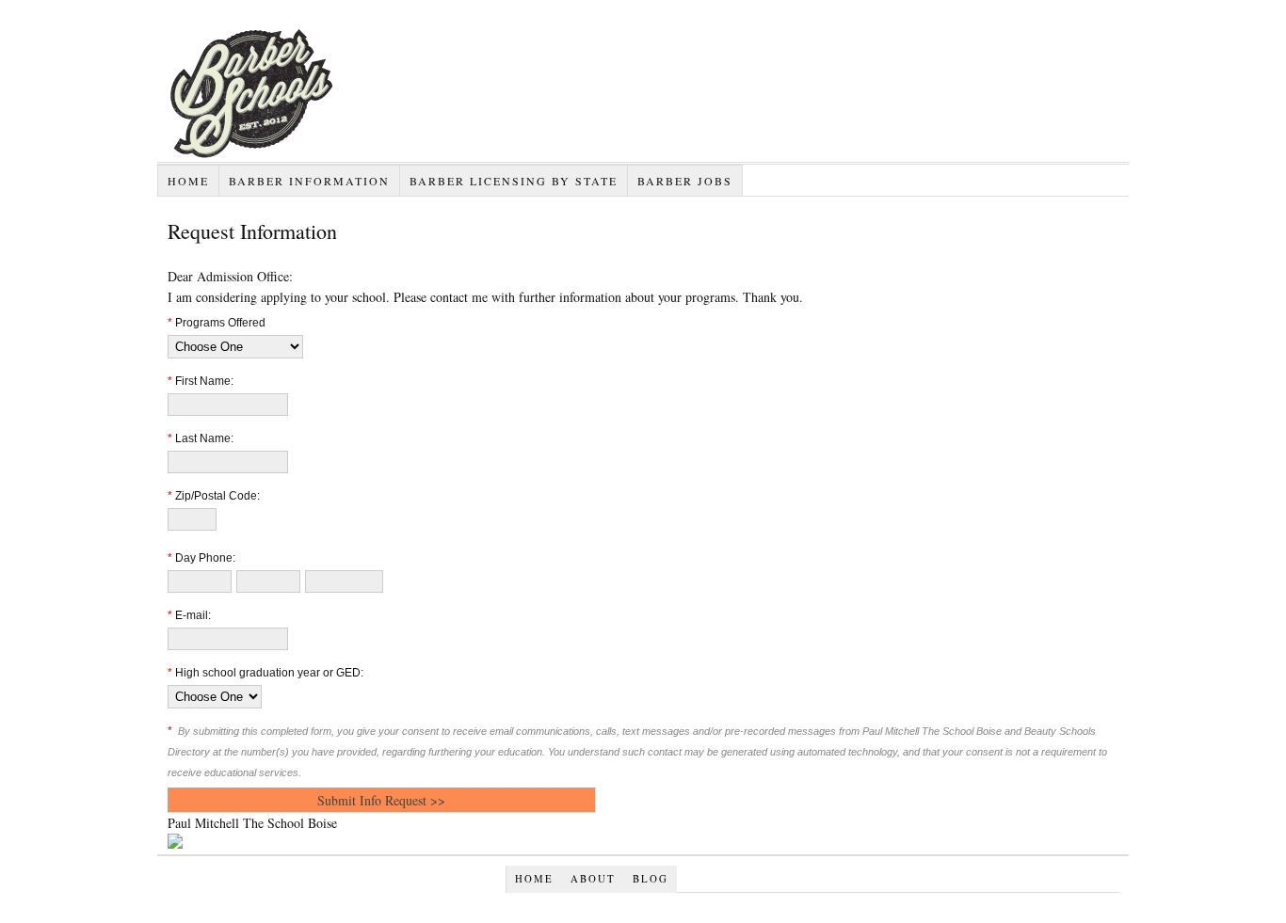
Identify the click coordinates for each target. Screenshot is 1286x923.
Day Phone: (201, 558)
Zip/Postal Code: (214, 495)
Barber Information (309, 180)
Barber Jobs (684, 180)
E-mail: (189, 615)
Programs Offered (216, 322)
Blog (650, 878)
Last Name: (200, 438)
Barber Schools (345, 162)
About (593, 878)
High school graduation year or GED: (265, 672)
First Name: (200, 381)
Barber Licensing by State (514, 180)
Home (188, 180)
